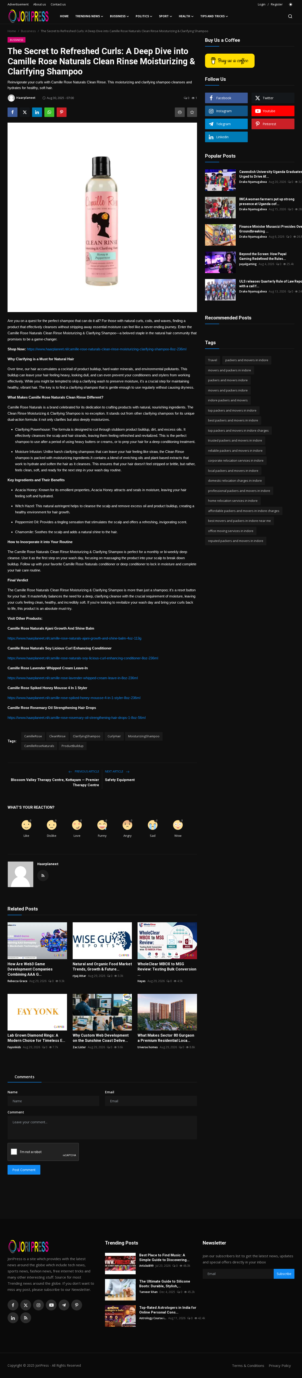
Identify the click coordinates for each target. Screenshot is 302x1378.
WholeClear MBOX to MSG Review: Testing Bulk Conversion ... (167, 969)
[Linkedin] (13, 1317)
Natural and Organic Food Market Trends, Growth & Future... (102, 966)
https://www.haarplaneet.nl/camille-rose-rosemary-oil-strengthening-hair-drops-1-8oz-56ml (77, 718)
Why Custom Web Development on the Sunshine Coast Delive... (101, 1038)
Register (277, 4)
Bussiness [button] (118, 16)
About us (39, 4)
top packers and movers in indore (232, 410)
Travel (212, 360)
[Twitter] (25, 1305)
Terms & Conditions (248, 1365)
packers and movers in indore (246, 360)
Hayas (142, 981)
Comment (16, 1112)
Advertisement (18, 4)
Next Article (114, 771)
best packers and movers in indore (233, 420)
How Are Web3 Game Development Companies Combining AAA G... (30, 969)
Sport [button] (164, 16)
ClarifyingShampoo (86, 736)
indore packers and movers (228, 400)
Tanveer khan (148, 1292)
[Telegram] (64, 1305)
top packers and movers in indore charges (238, 430)
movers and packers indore (228, 390)
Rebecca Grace (17, 981)
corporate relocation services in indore (236, 460)
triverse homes (148, 1047)
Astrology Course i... (152, 1318)
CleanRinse (57, 736)
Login (261, 4)
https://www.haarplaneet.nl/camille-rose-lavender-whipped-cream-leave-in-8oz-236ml (73, 678)
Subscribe (284, 1273)
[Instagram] (38, 1305)
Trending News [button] (87, 16)
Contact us (58, 4)
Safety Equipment (120, 780)
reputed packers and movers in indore (235, 541)
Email (109, 1092)
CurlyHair (114, 736)
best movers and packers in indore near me (239, 521)
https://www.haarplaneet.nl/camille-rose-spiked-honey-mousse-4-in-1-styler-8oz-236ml (74, 698)
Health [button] (184, 16)
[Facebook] (13, 1305)
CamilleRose (33, 736)
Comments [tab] (24, 1076)
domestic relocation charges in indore (235, 480)
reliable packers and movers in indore (235, 450)
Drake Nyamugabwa (253, 182)
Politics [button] (142, 16)
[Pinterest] (76, 1305)
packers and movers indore (228, 380)
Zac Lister (79, 1047)
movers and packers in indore (229, 370)
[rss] (25, 1317)
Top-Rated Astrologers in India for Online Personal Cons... (167, 1309)
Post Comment (24, 1170)
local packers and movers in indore (233, 470)
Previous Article (86, 771)
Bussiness (28, 31)
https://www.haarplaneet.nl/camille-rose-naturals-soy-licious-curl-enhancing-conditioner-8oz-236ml (83, 658)
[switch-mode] (290, 4)
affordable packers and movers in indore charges (243, 511)
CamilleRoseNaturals (39, 746)
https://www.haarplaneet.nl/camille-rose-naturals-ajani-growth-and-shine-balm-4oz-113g (74, 638)
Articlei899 (146, 1266)
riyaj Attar (79, 976)
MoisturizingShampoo (143, 736)
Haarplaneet (48, 864)
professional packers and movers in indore (239, 491)
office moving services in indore (230, 531)
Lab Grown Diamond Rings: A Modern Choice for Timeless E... (36, 1038)
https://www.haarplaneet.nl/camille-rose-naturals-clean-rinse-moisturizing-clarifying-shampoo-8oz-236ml (106, 349)
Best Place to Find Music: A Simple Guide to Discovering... (164, 1257)
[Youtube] (51, 1305)
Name (12, 1092)
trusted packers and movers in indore (235, 440)
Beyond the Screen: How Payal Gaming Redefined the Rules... (262, 256)
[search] (290, 16)
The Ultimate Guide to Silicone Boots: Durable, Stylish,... (164, 1283)
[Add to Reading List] (192, 112)
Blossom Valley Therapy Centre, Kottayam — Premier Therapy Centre (55, 782)
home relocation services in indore (233, 500)
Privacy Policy (280, 1365)
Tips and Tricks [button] (212, 16)
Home (64, 16)
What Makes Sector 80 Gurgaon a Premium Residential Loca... (166, 1038)
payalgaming (248, 264)
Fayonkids (14, 1047)
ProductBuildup (73, 746)
